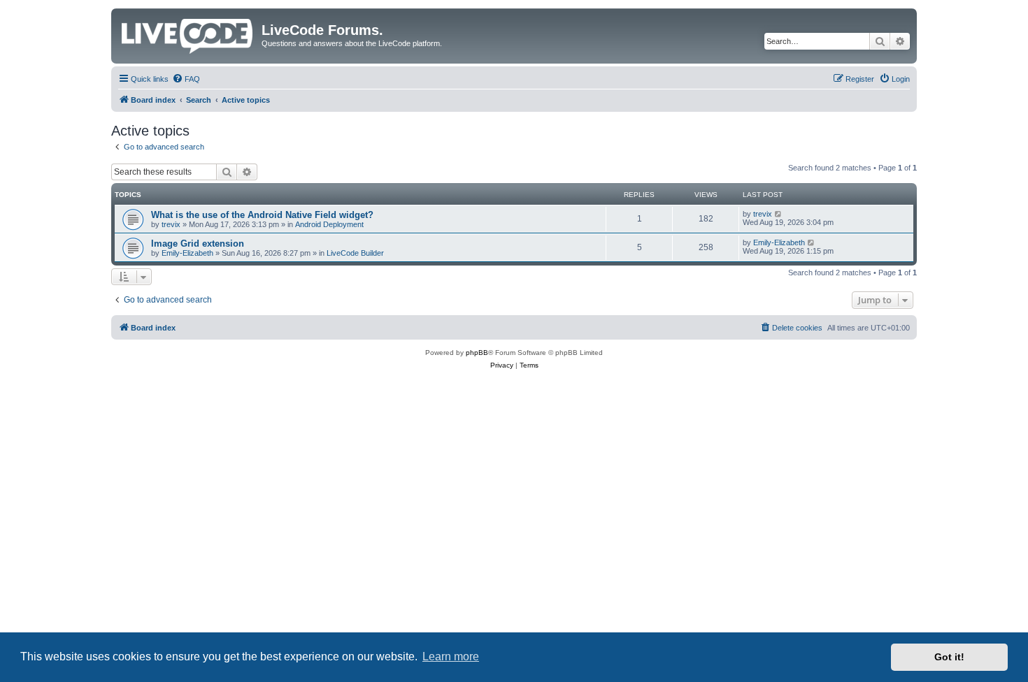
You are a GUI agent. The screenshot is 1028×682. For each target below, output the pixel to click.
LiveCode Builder (355, 253)
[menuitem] (186, 79)
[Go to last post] (778, 214)
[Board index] (188, 33)
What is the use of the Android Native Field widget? (262, 215)
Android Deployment (329, 224)
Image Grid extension (197, 243)
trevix (171, 224)
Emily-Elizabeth (187, 253)
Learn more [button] (450, 656)
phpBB (477, 352)
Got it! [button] (949, 656)
